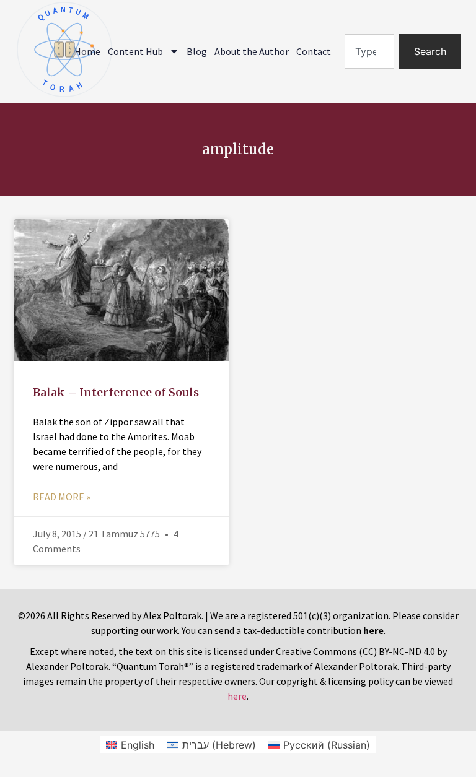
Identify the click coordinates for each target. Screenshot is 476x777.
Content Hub (135, 51)
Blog (197, 51)
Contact (313, 51)
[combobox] (369, 51)
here (237, 696)
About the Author (251, 51)
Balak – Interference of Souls (116, 392)
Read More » (61, 496)
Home (87, 51)
